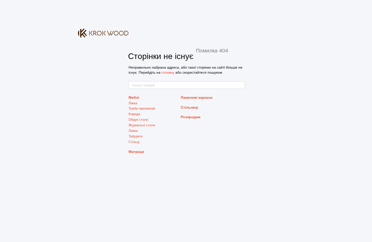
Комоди (134, 114)
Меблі (134, 97)
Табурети (135, 136)
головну (167, 72)
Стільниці (189, 107)
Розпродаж (190, 117)
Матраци (136, 152)
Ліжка (133, 103)
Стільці (134, 142)
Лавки (133, 131)
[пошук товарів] (241, 85)
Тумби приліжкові (142, 108)
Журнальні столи (142, 125)
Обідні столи (138, 120)
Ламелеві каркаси (197, 97)
